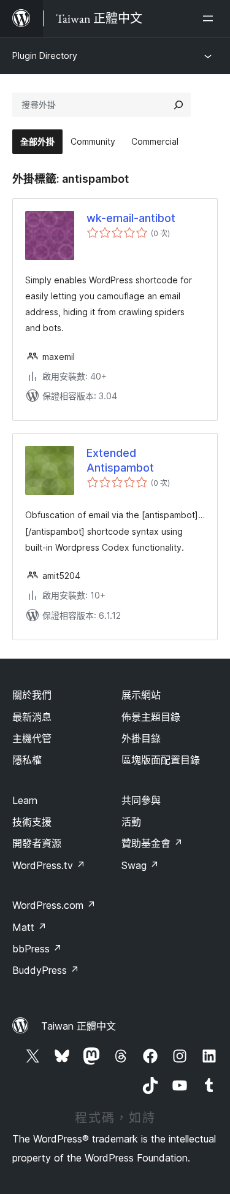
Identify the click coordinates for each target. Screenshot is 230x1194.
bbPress (37, 949)
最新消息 (32, 717)
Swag (140, 865)
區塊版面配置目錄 (160, 760)
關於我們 (32, 695)
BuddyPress (45, 970)
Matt (29, 927)
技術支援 (32, 822)
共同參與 (141, 800)
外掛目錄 (141, 738)
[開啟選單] (210, 18)
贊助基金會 (152, 843)
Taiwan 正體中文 (78, 1026)
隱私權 (27, 760)
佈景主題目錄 (150, 717)
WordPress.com (54, 905)
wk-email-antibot (130, 218)
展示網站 (141, 695)
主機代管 (32, 738)
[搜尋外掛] (178, 105)
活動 (131, 822)
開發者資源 (36, 843)
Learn (24, 800)
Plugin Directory (44, 55)
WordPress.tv (48, 865)
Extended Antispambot (120, 459)
